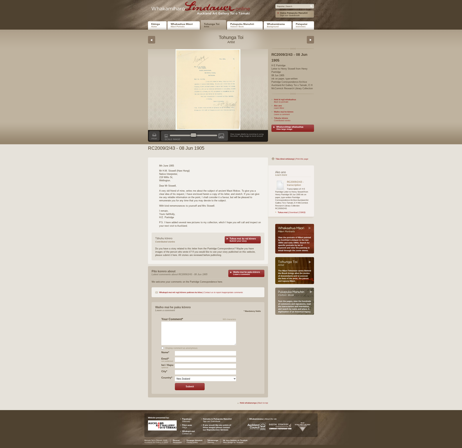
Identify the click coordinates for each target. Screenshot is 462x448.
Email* (167, 359)
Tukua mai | (292, 212)
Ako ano (279, 107)
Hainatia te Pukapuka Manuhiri (217, 420)
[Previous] (151, 40)
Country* (166, 377)
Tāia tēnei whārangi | (292, 159)
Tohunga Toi (211, 25)
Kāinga (155, 25)
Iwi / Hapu (167, 366)
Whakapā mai (188, 432)
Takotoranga (212, 441)
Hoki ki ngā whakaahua (285, 100)
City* (164, 371)
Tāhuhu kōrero (282, 119)
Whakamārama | (263, 419)
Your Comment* (172, 319)
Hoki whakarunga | (254, 403)
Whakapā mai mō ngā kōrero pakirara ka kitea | (201, 292)
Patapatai (301, 25)
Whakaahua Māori (182, 25)
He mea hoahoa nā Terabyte (235, 441)
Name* (165, 352)
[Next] (310, 40)
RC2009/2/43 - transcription (295, 183)
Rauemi (177, 441)
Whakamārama (276, 25)
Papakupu (187, 420)
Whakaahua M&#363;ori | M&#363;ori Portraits (294, 229)
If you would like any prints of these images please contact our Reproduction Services (217, 427)
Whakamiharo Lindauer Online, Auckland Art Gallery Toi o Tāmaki (201, 9)
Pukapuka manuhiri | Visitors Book (294, 293)
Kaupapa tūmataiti (194, 441)
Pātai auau (187, 426)
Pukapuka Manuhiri (242, 25)
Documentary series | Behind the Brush (294, 262)
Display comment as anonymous (181, 348)
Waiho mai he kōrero (283, 113)
